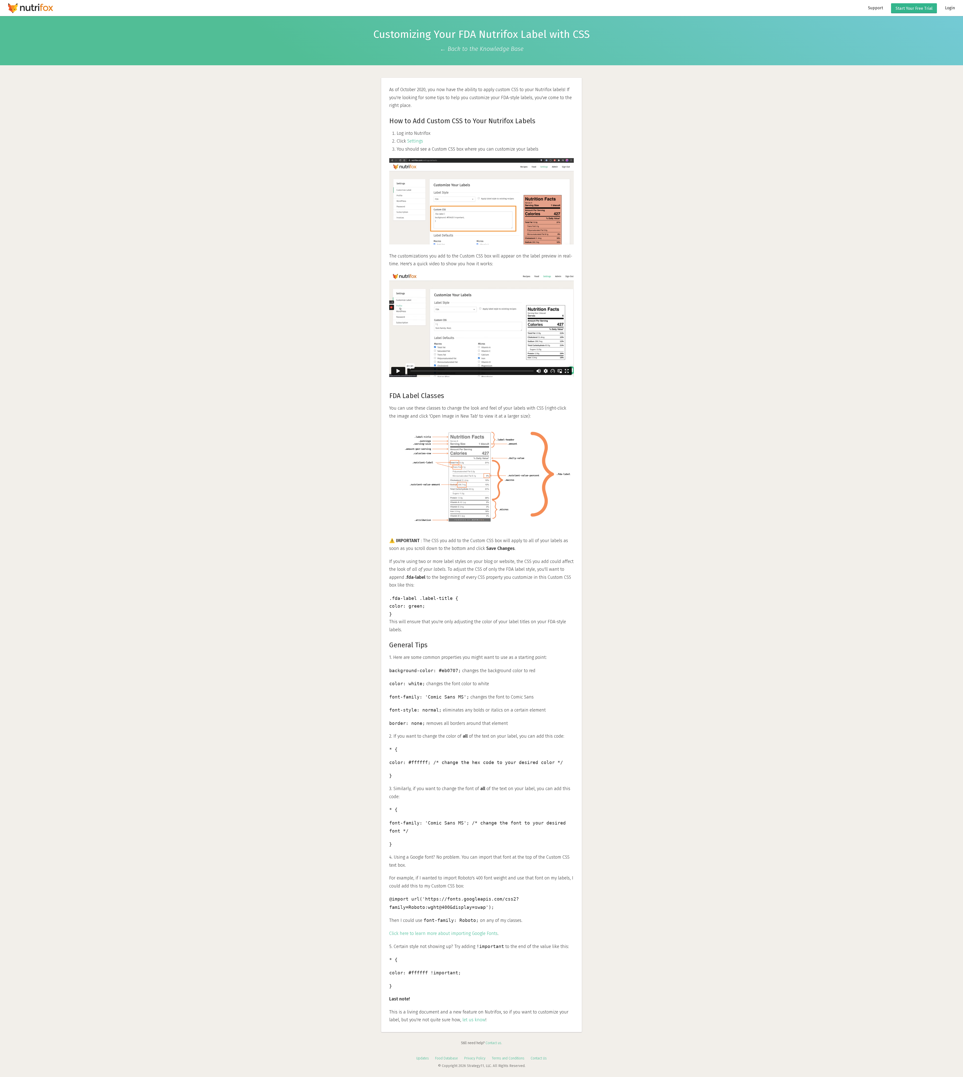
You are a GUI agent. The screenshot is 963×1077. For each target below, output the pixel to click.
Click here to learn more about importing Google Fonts (443, 933)
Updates (422, 1058)
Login (950, 8)
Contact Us (539, 1058)
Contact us (493, 1043)
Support (875, 8)
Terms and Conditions (508, 1058)
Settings (415, 141)
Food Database (446, 1058)
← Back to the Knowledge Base (481, 48)
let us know (474, 1020)
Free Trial (914, 8)
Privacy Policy (475, 1058)
